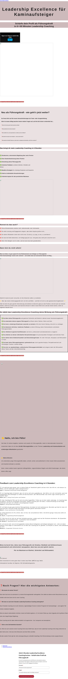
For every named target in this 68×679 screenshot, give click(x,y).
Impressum (5, 645)
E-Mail (20, 670)
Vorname (21, 665)
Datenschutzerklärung (7, 646)
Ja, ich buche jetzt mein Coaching (26, 676)
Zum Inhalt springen (4, 0)
